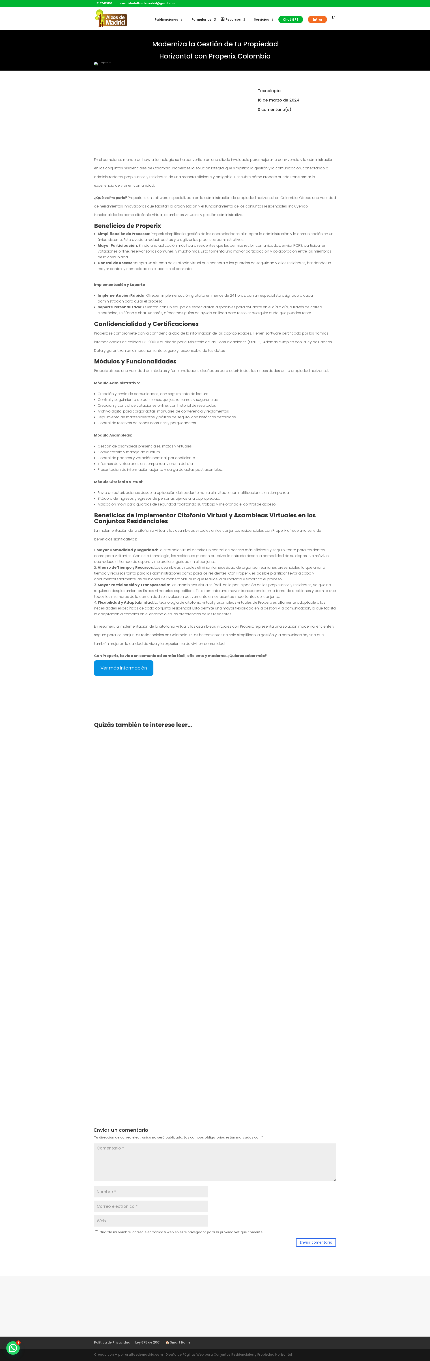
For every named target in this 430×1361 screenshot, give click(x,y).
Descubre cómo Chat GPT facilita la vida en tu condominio (158, 751)
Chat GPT (291, 19)
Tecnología (269, 90)
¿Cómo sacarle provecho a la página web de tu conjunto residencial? (169, 858)
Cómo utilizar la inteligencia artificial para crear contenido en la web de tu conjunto (183, 804)
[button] (13, 1348)
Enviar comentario (316, 1242)
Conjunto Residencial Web (126, 757)
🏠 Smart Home (178, 1342)
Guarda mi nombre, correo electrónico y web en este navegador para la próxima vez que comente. (181, 1232)
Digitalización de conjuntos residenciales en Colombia (153, 965)
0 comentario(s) (274, 109)
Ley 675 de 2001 (148, 1342)
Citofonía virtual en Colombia (128, 1067)
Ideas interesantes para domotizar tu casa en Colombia (156, 911)
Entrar (317, 19)
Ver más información (124, 668)
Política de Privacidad (112, 1342)
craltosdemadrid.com (144, 1354)
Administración (185, 757)
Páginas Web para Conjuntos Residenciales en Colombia (156, 1013)
